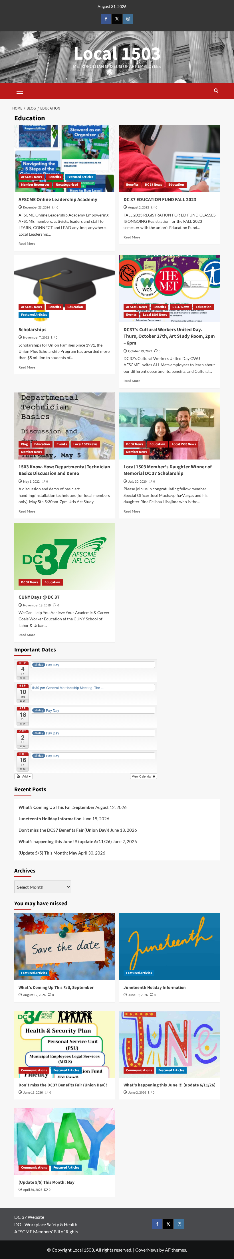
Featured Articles (80, 177)
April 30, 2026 (32, 1189)
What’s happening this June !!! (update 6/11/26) (65, 841)
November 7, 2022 (36, 337)
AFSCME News (31, 177)
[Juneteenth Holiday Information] (169, 946)
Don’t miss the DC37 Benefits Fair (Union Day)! (64, 830)
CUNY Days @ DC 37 (39, 597)
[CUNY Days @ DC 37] (64, 556)
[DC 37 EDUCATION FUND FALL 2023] (169, 158)
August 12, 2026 (34, 995)
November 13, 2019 (37, 605)
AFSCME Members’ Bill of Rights (46, 1231)
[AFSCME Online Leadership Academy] (64, 158)
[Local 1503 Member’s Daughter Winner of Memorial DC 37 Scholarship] (169, 426)
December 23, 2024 (36, 207)
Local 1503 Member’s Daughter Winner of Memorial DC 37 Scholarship (168, 470)
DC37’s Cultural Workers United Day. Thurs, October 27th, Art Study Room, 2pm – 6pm (169, 336)
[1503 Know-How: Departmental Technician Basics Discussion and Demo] (64, 426)
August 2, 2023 (138, 207)
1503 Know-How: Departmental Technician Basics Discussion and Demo (64, 470)
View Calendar (142, 776)
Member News (31, 452)
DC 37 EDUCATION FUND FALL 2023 (160, 199)
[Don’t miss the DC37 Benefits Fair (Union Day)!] (64, 1044)
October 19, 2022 (140, 351)
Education (176, 184)
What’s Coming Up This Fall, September (56, 807)
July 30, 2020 (137, 481)
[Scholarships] (64, 288)
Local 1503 (117, 53)
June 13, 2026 (33, 1092)
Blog (24, 444)
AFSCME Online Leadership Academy (58, 199)
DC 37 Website (29, 1217)
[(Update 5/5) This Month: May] (64, 1141)
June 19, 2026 (138, 995)
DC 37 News (153, 184)
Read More (27, 243)
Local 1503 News (155, 314)
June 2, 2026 (137, 1092)
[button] (20, 90)
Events (131, 314)
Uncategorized (67, 184)
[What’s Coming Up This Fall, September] (64, 946)
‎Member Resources (35, 184)
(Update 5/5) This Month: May (48, 852)
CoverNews (146, 1249)
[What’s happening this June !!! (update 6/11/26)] (169, 1044)
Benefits (55, 177)
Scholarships (33, 329)
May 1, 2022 (31, 481)
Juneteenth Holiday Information (50, 818)
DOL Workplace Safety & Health (45, 1224)
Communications (34, 1070)
